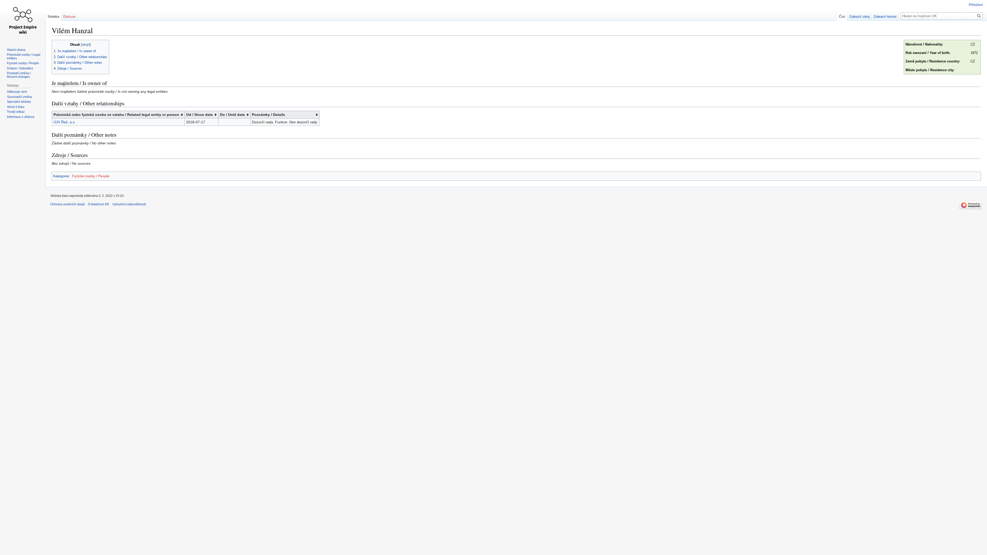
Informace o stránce (20, 117)
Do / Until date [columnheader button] (232, 115)
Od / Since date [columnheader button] (199, 115)
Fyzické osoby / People (90, 176)
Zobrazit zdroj (859, 16)
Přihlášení (976, 5)
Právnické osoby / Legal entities (23, 56)
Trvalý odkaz (16, 112)
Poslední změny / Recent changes (19, 75)
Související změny (19, 97)
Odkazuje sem (17, 92)
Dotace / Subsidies (20, 68)
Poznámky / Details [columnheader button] (268, 115)
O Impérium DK (98, 204)
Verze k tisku (15, 107)
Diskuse (69, 16)
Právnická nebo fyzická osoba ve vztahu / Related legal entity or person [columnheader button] (116, 115)
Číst (842, 16)
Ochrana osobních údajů (67, 204)
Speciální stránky (19, 102)
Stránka (53, 16)
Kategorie (61, 176)
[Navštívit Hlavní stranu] (22, 20)
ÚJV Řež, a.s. (64, 122)
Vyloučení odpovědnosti (129, 204)
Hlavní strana (16, 50)
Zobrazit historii (885, 16)
